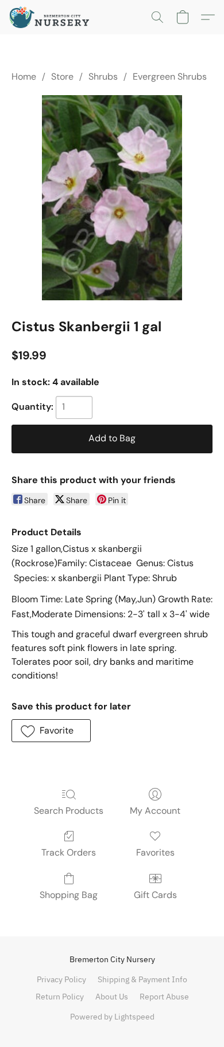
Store (62, 76)
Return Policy (60, 996)
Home (23, 76)
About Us (111, 996)
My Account (155, 811)
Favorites (155, 852)
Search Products (68, 811)
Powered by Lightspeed (112, 1016)
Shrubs (103, 76)
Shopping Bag (69, 895)
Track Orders (68, 852)
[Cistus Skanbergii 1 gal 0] (112, 197)
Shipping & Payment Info (142, 979)
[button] (51, 17)
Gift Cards (155, 895)
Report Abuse (164, 996)
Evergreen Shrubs (170, 76)
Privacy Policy (61, 979)
